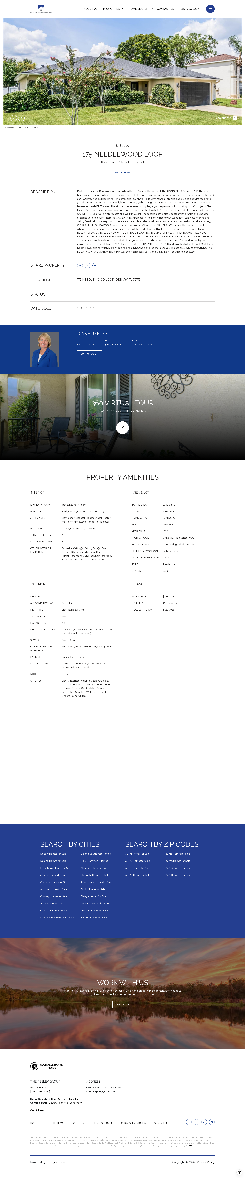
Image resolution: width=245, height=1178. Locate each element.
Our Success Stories (133, 1123)
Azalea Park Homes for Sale (96, 882)
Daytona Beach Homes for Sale (57, 917)
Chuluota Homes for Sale (95, 875)
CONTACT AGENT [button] (90, 354)
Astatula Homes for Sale (94, 910)
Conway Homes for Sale (53, 896)
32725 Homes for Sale (137, 861)
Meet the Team (54, 1123)
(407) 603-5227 (189, 8)
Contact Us (161, 1123)
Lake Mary (75, 1099)
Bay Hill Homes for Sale (94, 917)
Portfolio (77, 1123)
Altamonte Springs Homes (95, 868)
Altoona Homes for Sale (53, 889)
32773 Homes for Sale (178, 868)
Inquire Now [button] (122, 172)
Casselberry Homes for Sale (55, 868)
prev (13, 118)
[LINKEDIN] (204, 1122)
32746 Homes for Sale (178, 861)
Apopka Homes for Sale (53, 875)
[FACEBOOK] (189, 1122)
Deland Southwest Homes (96, 853)
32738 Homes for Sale (137, 875)
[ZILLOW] (212, 1122)
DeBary (52, 1099)
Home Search (138, 8)
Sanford (62, 1099)
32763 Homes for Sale (137, 868)
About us (90, 8)
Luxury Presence (57, 1162)
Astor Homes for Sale (52, 903)
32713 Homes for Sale (178, 853)
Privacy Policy (206, 1162)
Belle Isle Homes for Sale (95, 903)
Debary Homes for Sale (53, 853)
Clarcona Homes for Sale (54, 882)
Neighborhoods (103, 1123)
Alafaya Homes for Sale (94, 896)
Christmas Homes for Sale (54, 910)
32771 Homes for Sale (137, 853)
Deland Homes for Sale (53, 861)
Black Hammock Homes (94, 861)
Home (33, 1123)
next (21, 118)
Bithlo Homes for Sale (93, 889)
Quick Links (37, 1110)
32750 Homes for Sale (178, 875)
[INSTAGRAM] (196, 1122)
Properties (111, 8)
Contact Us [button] (122, 1004)
